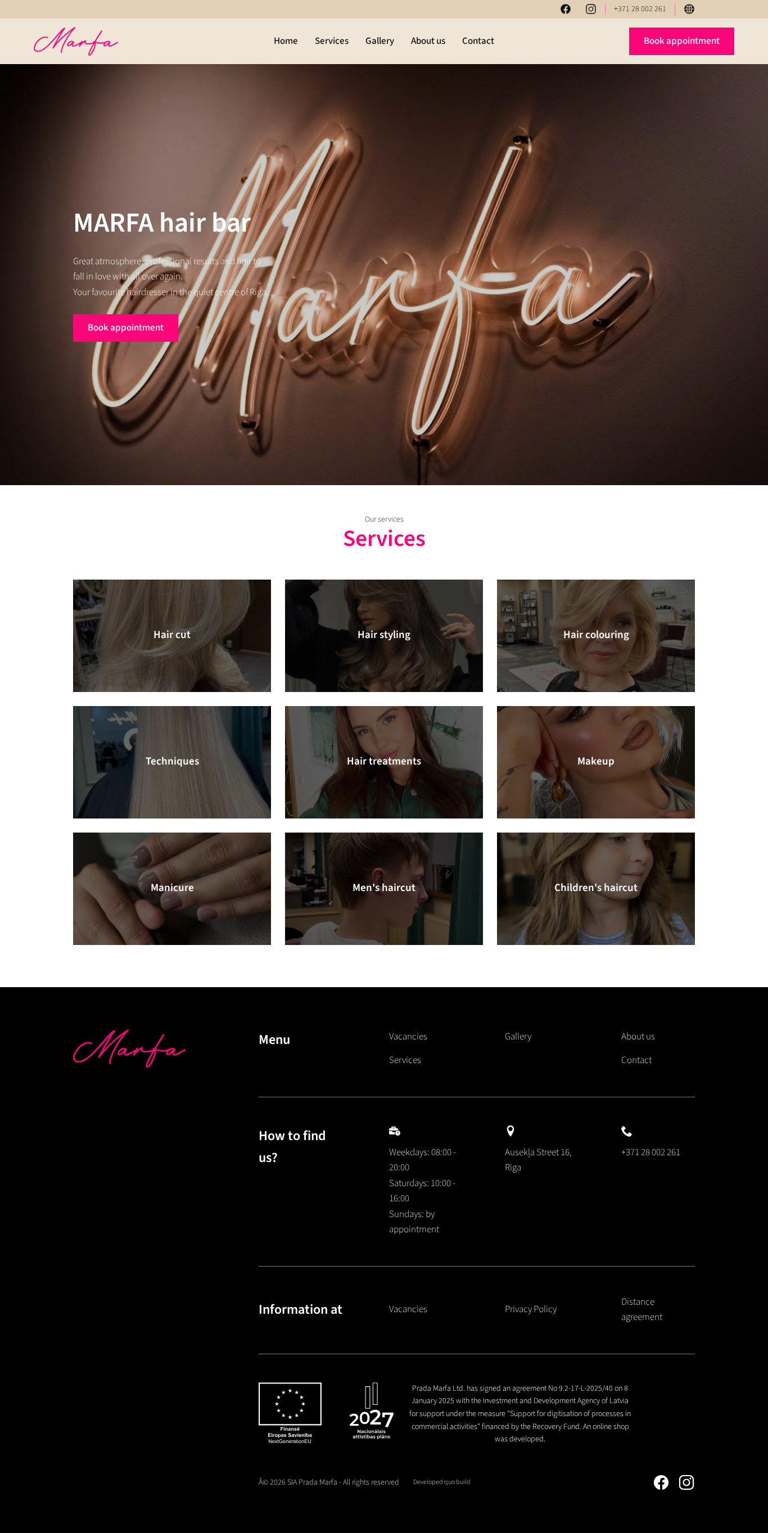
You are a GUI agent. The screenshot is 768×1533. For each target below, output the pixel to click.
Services (332, 41)
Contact (478, 41)
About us (428, 41)
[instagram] (591, 9)
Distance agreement (641, 1309)
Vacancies (408, 1036)
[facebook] (565, 9)
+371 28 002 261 (640, 9)
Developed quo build (442, 1482)
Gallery (379, 41)
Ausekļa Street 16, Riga (538, 1160)
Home (286, 41)
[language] (689, 9)
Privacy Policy (531, 1309)
